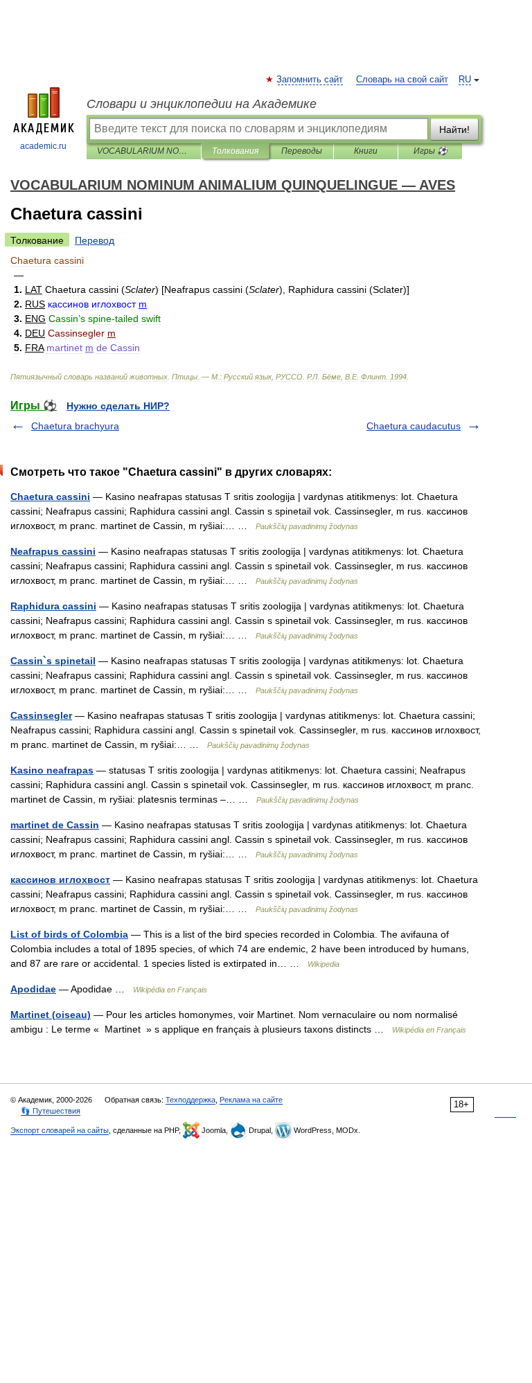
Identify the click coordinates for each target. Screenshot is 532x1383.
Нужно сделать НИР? (118, 405)
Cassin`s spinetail (53, 660)
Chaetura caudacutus (413, 425)
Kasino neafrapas (52, 770)
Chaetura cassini (50, 496)
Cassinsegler (41, 715)
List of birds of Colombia (69, 934)
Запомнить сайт (310, 79)
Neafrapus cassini (53, 551)
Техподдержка (190, 1100)
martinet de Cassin (54, 824)
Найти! (454, 129)
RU (465, 79)
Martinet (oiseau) (50, 1014)
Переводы (301, 151)
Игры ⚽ (430, 151)
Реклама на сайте (251, 1100)
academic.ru (43, 146)
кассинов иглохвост (60, 879)
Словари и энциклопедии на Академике (202, 104)
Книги (366, 151)
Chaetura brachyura (75, 425)
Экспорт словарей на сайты (59, 1130)
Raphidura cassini (53, 606)
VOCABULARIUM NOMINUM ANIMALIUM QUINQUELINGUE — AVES (143, 151)
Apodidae (33, 988)
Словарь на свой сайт (402, 79)
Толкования (235, 151)
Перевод (94, 240)
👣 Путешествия (50, 1111)
